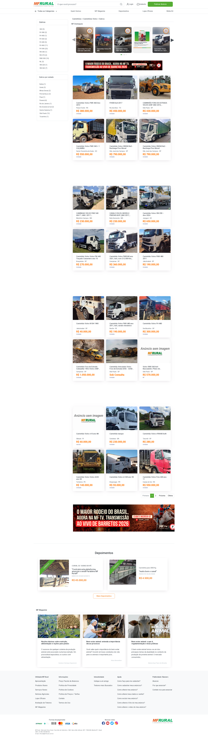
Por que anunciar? (159, 685)
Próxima (162, 496)
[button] (121, 4)
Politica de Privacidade (67, 685)
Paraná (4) (43, 100)
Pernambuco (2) (45, 94)
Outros (42, 22)
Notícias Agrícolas (42, 694)
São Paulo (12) (45, 113)
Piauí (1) (42, 97)
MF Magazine (100, 11)
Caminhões (76, 19)
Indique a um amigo (101, 681)
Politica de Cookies (66, 690)
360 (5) (42, 29)
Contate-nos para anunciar (162, 690)
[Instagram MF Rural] (116, 723)
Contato (62, 698)
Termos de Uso (64, 703)
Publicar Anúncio (160, 4)
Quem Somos (76, 11)
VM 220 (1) (43, 65)
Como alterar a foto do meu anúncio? (131, 703)
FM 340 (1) (43, 52)
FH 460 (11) (44, 45)
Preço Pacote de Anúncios (69, 681)
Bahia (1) (43, 84)
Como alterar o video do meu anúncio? (131, 707)
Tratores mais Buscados (103, 685)
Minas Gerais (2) (45, 90)
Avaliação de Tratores (43, 703)
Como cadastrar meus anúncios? (129, 685)
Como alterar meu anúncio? (127, 690)
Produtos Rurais (41, 685)
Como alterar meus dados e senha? (130, 694)
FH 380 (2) (43, 32)
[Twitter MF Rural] (112, 723)
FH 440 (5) (43, 42)
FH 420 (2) (43, 39)
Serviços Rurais (41, 690)
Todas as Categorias (46, 11)
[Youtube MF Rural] (108, 723)
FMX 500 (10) (44, 58)
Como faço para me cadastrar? (128, 681)
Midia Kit (170, 11)
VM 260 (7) (43, 68)
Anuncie (155, 681)
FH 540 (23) (44, 49)
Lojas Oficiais (148, 11)
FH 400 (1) (43, 36)
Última (170, 496)
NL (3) (42, 62)
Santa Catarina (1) (46, 110)
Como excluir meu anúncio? (127, 698)
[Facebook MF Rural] (103, 723)
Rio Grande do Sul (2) (47, 107)
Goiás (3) (43, 87)
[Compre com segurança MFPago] (39, 723)
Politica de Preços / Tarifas (69, 694)
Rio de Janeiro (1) (46, 103)
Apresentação (40, 681)
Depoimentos (124, 11)
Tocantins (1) (44, 116)
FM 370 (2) (43, 55)
